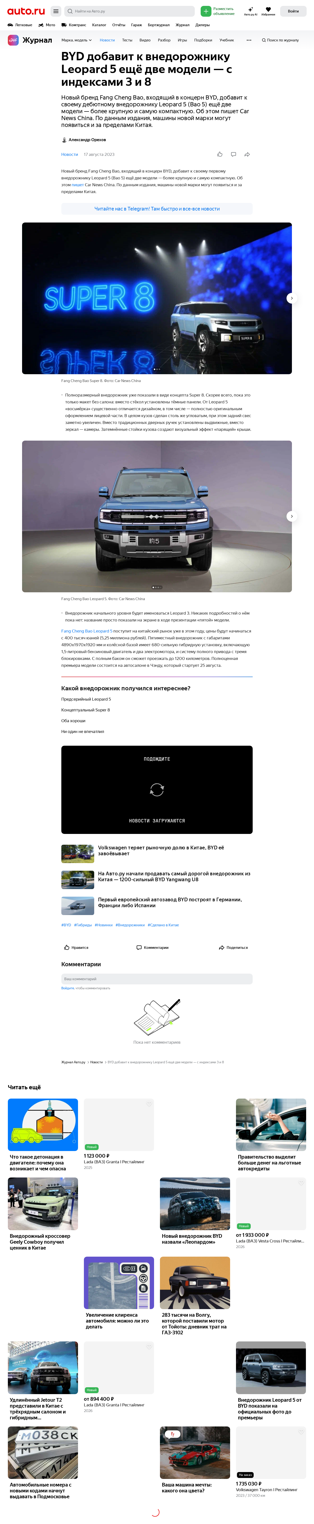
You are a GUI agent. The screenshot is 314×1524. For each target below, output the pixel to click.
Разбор (164, 40)
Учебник (227, 40)
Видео (145, 40)
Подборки (203, 40)
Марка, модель (74, 40)
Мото (50, 25)
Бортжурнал (159, 25)
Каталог (99, 25)
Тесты (127, 40)
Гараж (136, 25)
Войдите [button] (67, 988)
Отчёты (118, 25)
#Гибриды (83, 925)
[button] (119, 1125)
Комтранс (77, 25)
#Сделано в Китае (163, 925)
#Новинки (104, 925)
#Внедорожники (130, 925)
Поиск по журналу (283, 40)
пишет (78, 184)
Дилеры (203, 25)
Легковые (23, 25)
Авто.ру (26, 11)
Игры (182, 40)
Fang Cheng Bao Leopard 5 (86, 631)
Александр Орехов (87, 139)
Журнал (183, 25)
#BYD (66, 925)
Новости (107, 40)
